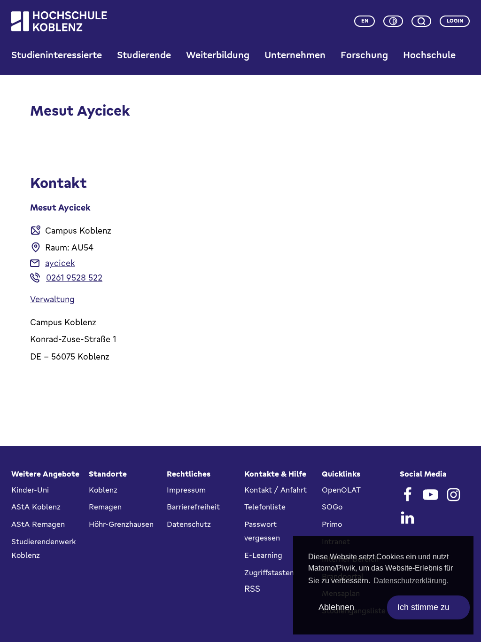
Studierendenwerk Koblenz (43, 548)
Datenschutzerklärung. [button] (411, 581)
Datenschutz (189, 524)
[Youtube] (430, 494)
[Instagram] (453, 494)
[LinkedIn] (407, 517)
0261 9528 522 (74, 277)
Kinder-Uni (30, 490)
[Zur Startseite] (59, 21)
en (364, 20)
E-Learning (263, 555)
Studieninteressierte (56, 54)
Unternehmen (295, 54)
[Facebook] (407, 494)
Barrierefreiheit (193, 506)
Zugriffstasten (269, 572)
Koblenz (103, 490)
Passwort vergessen (262, 531)
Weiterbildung (217, 54)
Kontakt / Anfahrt (275, 490)
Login (455, 20)
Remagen (105, 506)
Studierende (144, 54)
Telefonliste (265, 506)
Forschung (364, 54)
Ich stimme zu (423, 607)
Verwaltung (52, 299)
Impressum (186, 490)
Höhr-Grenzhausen (121, 524)
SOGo (332, 506)
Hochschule (429, 54)
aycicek (60, 262)
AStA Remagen (38, 524)
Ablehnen (336, 607)
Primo (332, 524)
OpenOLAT (341, 490)
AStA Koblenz (36, 506)
